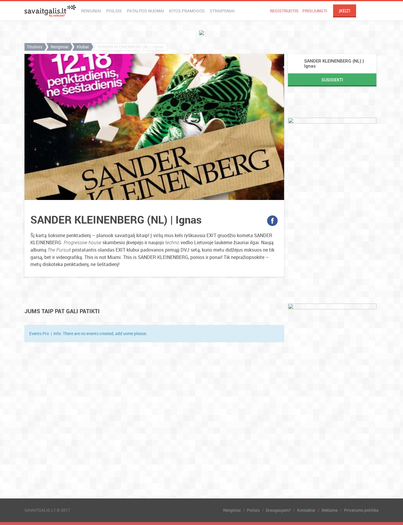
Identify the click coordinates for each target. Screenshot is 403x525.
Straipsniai (222, 11)
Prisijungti (314, 11)
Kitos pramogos (187, 11)
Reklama (330, 510)
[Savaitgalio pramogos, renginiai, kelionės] (50, 11)
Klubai (83, 47)
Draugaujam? (278, 510)
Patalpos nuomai (145, 11)
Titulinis (34, 47)
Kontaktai (306, 510)
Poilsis (114, 11)
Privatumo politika (361, 510)
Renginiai (91, 11)
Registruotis (284, 11)
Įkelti (344, 11)
